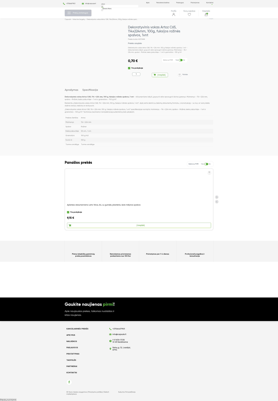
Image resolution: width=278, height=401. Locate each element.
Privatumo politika (95, 392)
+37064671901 (70, 3)
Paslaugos (180, 2)
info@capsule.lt (90, 3)
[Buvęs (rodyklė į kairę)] (4, 200)
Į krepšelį (161, 75)
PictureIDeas (130, 392)
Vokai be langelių (79, 19)
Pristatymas (195, 2)
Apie (147, 2)
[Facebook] (212, 4)
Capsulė (68, 19)
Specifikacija (90, 90)
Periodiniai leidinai (162, 2)
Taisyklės (71, 360)
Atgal (211, 18)
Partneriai (71, 366)
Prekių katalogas (80, 13)
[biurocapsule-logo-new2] (139, 13)
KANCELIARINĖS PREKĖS (77, 329)
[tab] (72, 90)
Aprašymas (71, 90)
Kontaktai (209, 2)
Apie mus (70, 335)
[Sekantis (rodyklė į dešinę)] (274, 200)
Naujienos (71, 341)
